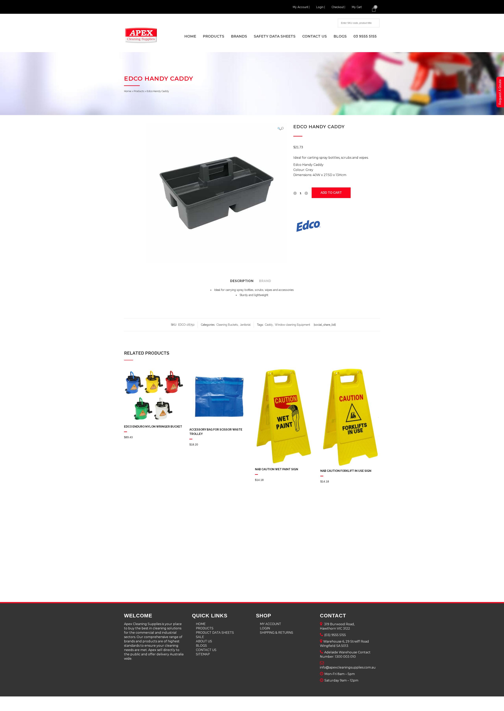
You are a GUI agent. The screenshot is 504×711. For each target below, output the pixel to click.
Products (139, 91)
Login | (321, 7)
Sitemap (203, 654)
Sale (200, 637)
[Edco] (308, 226)
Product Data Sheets (215, 632)
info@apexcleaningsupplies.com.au (348, 667)
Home (127, 91)
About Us (204, 641)
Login (265, 628)
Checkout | (339, 7)
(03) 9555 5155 (335, 635)
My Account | (301, 7)
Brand (265, 281)
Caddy (269, 324)
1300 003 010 (345, 656)
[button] (280, 128)
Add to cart (331, 193)
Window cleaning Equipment (292, 324)
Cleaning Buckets (227, 324)
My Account (270, 624)
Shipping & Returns (276, 632)
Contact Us (206, 650)
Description (242, 281)
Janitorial (245, 324)
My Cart (357, 7)
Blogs (201, 645)
